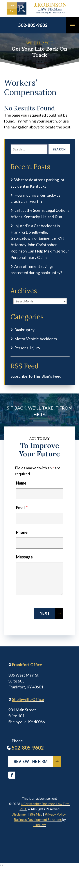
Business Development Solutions (38, 819)
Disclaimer (19, 814)
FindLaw (39, 825)
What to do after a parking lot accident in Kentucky (37, 182)
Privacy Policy (55, 814)
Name (21, 483)
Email (22, 507)
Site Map (35, 814)
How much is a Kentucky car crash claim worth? (36, 198)
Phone (21, 532)
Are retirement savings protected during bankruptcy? (36, 269)
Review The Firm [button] (31, 761)
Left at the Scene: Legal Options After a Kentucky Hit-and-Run (40, 213)
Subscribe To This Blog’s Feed (36, 376)
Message (24, 556)
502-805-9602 (33, 25)
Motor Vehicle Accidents (35, 338)
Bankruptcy (24, 329)
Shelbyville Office (28, 699)
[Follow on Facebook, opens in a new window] (11, 775)
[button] (72, 25)
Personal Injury (27, 347)
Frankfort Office (27, 664)
